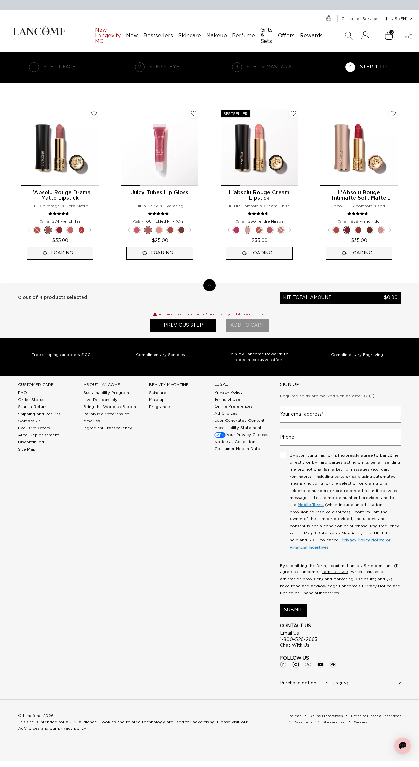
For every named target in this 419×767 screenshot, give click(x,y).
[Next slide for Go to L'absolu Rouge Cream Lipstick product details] (294, 147)
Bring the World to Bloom (109, 407)
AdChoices (29, 728)
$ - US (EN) (396, 19)
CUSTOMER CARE (36, 385)
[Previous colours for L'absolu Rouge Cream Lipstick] (228, 230)
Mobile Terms (311, 505)
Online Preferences (233, 406)
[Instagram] (295, 664)
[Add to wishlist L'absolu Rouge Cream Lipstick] (293, 113)
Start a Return (32, 407)
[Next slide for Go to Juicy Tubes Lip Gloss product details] (194, 147)
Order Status (31, 400)
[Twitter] (308, 664)
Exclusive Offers (34, 428)
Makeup (157, 400)
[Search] (349, 35)
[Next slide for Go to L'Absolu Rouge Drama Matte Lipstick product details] (95, 147)
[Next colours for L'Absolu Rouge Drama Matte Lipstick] (91, 230)
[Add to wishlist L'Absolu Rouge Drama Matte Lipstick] (94, 113)
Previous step (183, 325)
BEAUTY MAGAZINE (169, 385)
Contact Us (29, 421)
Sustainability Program (106, 393)
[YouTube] (320, 664)
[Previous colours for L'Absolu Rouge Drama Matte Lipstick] (29, 230)
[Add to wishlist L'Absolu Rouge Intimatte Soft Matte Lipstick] (393, 113)
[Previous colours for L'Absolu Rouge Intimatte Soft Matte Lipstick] (328, 230)
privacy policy (72, 728)
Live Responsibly (100, 400)
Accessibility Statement (238, 428)
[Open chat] (402, 746)
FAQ (22, 393)
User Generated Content (239, 420)
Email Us (289, 633)
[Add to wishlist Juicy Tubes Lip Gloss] (193, 113)
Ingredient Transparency (107, 428)
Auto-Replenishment (38, 435)
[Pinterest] (333, 664)
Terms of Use (227, 399)
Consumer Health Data (237, 449)
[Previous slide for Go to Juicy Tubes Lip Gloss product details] (125, 147)
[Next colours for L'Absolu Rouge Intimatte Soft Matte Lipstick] (390, 230)
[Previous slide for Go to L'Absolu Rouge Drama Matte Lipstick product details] (25, 147)
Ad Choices (225, 413)
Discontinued (31, 442)
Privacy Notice (377, 586)
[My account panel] (365, 35)
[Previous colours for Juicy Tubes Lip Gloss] (129, 230)
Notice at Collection (234, 442)
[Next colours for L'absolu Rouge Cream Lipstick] (290, 230)
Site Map (27, 449)
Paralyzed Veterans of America (106, 417)
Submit (293, 610)
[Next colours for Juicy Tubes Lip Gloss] (190, 230)
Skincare (157, 393)
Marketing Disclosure (354, 579)
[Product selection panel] (209, 285)
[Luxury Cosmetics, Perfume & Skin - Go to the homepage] (39, 30)
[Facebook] (283, 664)
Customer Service (359, 19)
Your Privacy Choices (247, 435)
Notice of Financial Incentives (309, 593)
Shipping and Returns (39, 414)
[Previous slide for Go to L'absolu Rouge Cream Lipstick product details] (224, 147)
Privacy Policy (228, 392)
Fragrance (159, 407)
